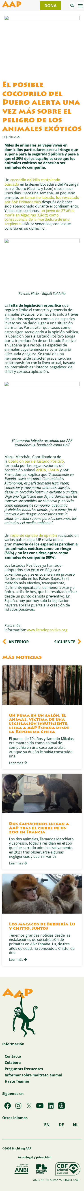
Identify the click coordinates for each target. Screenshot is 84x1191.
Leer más (16, 763)
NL (75, 1124)
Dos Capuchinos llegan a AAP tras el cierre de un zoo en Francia (39, 828)
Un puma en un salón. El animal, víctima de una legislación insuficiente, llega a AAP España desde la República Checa (39, 724)
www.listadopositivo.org (47, 629)
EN (47, 1124)
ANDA (41, 469)
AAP (12, 5)
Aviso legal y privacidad (34, 1157)
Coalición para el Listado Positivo (36, 461)
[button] (72, 5)
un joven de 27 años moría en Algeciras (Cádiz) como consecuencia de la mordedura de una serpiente (39, 217)
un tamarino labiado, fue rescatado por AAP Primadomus (41, 199)
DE (61, 1124)
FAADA (53, 469)
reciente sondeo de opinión (33, 535)
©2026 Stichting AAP (16, 1148)
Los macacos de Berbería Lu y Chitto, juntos (42, 927)
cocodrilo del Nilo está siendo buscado (32, 182)
